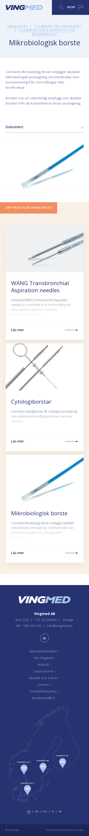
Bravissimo (76, 830)
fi (53, 811)
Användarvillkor (45, 698)
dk (36, 811)
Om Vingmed (45, 658)
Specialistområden (44, 651)
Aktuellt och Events (44, 678)
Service (44, 684)
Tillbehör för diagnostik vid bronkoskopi (47, 32)
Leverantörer (44, 671)
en (60, 811)
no (45, 811)
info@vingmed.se (60, 625)
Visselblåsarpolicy (44, 691)
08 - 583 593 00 (29, 625)
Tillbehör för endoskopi (58, 26)
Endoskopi (18, 26)
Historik (44, 664)
